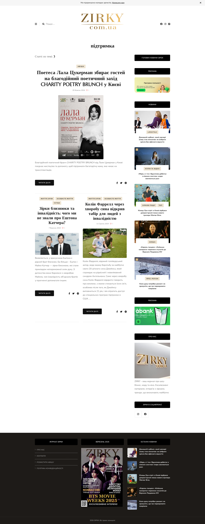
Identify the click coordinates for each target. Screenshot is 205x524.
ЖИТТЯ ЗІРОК (47, 199)
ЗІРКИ (96, 520)
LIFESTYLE (152, 132)
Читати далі (45, 183)
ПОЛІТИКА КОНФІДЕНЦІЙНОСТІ (50, 468)
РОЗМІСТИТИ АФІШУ (45, 462)
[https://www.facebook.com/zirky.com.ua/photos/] (145, 414)
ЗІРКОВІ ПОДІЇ (148, 205)
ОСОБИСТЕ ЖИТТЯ (65, 199)
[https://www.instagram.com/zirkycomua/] (138, 414)
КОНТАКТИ (41, 456)
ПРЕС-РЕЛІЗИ (152, 279)
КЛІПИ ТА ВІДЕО (152, 169)
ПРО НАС (40, 450)
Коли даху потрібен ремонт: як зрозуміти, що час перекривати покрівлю (152, 286)
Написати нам (118, 2)
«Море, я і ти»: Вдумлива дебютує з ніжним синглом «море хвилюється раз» (152, 176)
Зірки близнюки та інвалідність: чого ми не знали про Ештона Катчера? (57, 215)
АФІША (81, 66)
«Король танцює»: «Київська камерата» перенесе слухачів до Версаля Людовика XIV (152, 249)
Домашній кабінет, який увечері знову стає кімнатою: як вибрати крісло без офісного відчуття (152, 139)
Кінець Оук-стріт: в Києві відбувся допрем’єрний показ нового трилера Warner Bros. (152, 212)
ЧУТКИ (57, 203)
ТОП (160, 205)
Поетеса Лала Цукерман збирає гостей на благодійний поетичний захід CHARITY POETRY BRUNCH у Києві (81, 78)
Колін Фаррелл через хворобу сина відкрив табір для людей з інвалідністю (105, 211)
